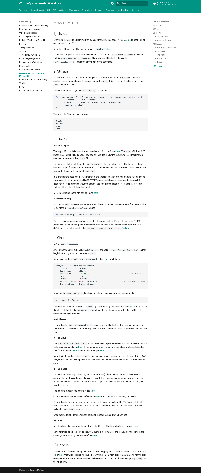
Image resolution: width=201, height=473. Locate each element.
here (118, 151)
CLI (48, 10)
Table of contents (161, 22)
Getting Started (37, 10)
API (54, 10)
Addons (62, 10)
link (109, 49)
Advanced (110, 10)
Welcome (23, 10)
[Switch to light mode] (112, 3)
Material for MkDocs (36, 470)
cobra (128, 40)
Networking (87, 10)
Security (98, 10)
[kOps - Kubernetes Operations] (21, 3)
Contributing (123, 10)
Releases (136, 10)
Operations (74, 10)
